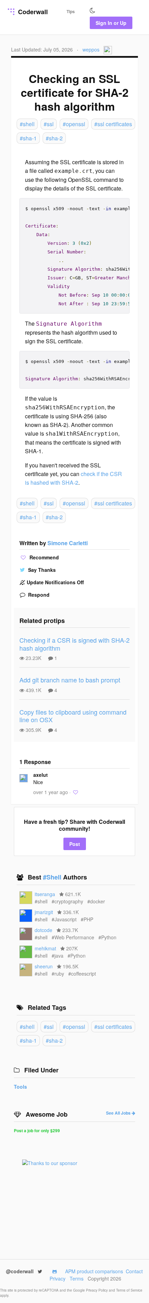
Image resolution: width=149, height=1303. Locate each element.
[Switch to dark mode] (92, 10)
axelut (40, 774)
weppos (90, 49)
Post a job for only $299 (37, 1130)
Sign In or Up (111, 22)
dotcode (43, 930)
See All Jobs (119, 1113)
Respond (38, 594)
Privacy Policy (97, 1290)
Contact (134, 1271)
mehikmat (45, 948)
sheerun (44, 966)
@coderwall (20, 1271)
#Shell (53, 877)
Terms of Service (129, 1290)
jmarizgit (44, 912)
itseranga (45, 894)
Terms (77, 1278)
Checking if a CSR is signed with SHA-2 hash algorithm (74, 643)
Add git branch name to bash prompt (69, 679)
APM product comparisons (94, 1271)
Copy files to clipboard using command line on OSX (72, 715)
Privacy (57, 1278)
